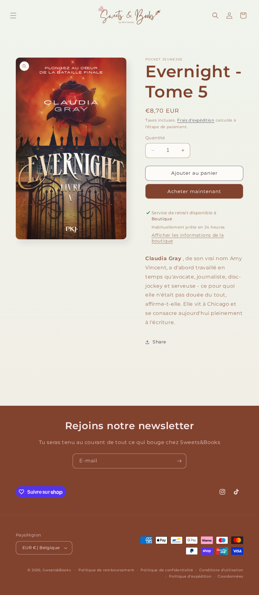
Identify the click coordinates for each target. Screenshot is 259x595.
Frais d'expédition (195, 120)
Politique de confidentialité (167, 570)
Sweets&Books (57, 570)
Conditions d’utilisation (221, 570)
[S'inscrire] (179, 461)
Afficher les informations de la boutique (188, 238)
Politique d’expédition (190, 576)
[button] (13, 15)
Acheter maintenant (194, 191)
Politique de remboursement (106, 570)
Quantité (155, 137)
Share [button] (159, 342)
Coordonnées (230, 576)
